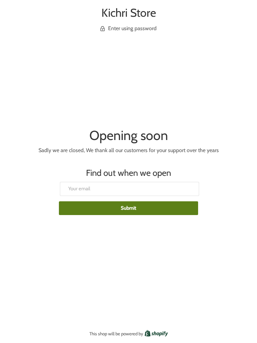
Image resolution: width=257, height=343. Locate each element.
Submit (128, 208)
